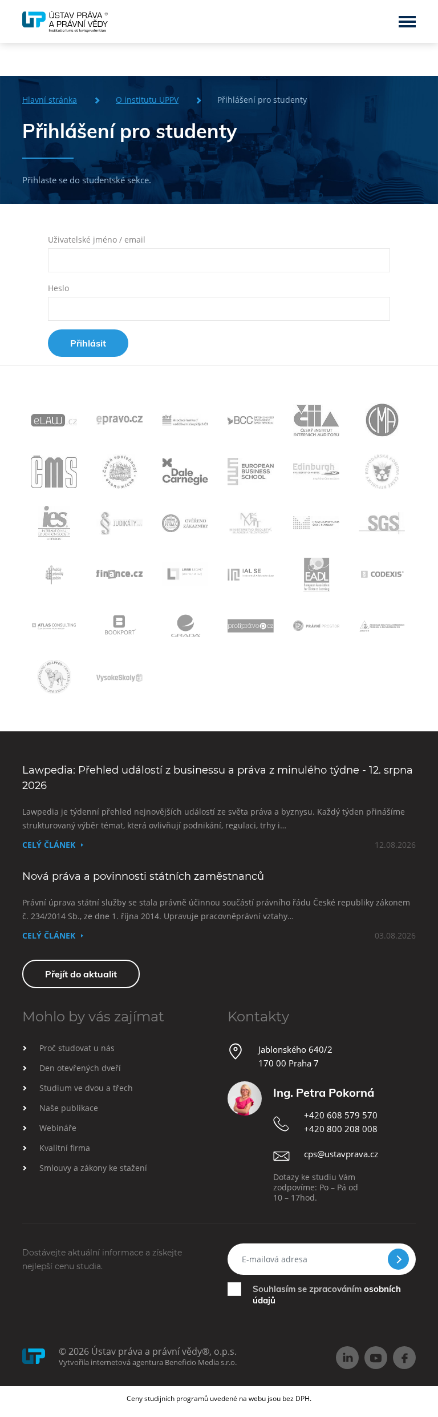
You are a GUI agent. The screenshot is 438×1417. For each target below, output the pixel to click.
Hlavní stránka (49, 99)
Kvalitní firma (64, 1147)
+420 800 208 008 (341, 1128)
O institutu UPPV (147, 99)
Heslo (58, 288)
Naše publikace (68, 1107)
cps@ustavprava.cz (341, 1154)
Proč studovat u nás (77, 1047)
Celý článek (48, 844)
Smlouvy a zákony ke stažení (93, 1167)
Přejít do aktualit (81, 974)
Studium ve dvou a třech (86, 1087)
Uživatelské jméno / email (96, 239)
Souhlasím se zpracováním (327, 1294)
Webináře (57, 1127)
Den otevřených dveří (80, 1067)
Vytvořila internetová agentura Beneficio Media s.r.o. (148, 1362)
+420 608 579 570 (341, 1115)
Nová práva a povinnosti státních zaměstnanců (143, 876)
